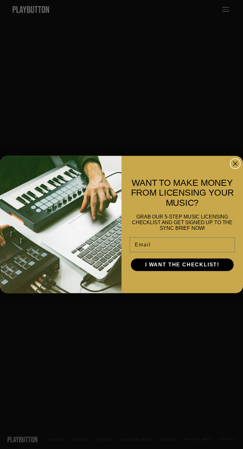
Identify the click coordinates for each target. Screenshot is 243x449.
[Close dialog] (235, 163)
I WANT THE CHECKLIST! (182, 264)
